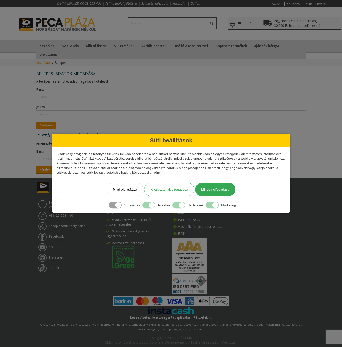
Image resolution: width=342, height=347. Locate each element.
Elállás (195, 3)
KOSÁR (277, 3)
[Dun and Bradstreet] (189, 255)
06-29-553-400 (91, 3)
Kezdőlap (47, 46)
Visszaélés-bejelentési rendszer (201, 226)
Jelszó (40, 106)
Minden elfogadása (215, 189)
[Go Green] (120, 256)
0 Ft (253, 23)
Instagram (56, 257)
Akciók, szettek (154, 46)
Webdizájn (230, 342)
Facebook (56, 236)
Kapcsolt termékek (231, 46)
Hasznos (50, 55)
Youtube (55, 247)
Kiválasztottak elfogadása (169, 189)
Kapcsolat (179, 3)
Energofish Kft (180, 337)
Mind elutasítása (125, 189)
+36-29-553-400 (61, 215)
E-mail (40, 89)
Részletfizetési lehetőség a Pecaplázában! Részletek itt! (171, 317)
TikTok (54, 268)
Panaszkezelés (189, 219)
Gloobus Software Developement (161, 342)
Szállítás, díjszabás (155, 3)
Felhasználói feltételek (121, 3)
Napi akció (70, 46)
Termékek (126, 46)
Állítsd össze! (96, 46)
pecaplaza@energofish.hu (68, 226)
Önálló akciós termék (191, 46)
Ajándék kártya (266, 46)
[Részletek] (171, 310)
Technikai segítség (204, 342)
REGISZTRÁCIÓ (315, 3)
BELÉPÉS (293, 3)
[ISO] (189, 283)
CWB (127, 342)
